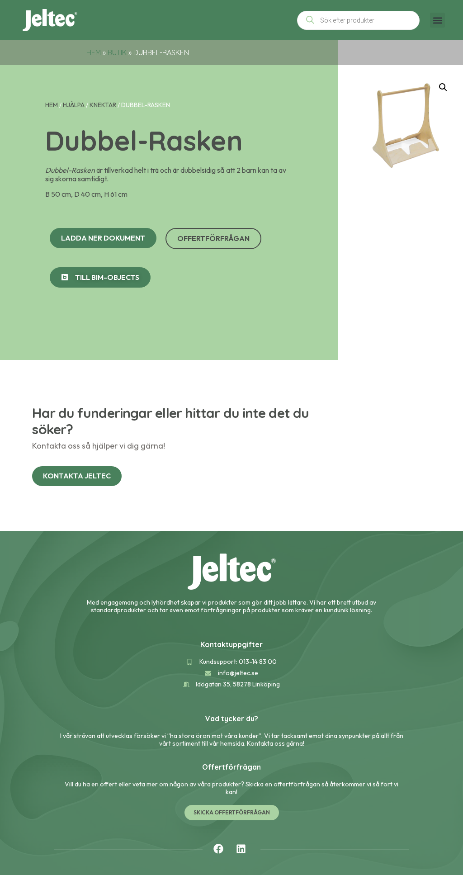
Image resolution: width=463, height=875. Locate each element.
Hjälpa (74, 105)
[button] (437, 20)
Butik (117, 52)
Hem (93, 52)
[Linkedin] (241, 849)
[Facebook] (218, 849)
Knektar (103, 105)
